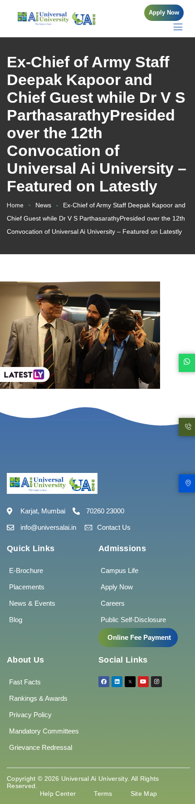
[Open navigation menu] (173, 26)
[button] (164, 13)
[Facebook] (103, 681)
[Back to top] (174, 770)
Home (15, 205)
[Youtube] (143, 681)
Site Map (144, 793)
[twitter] (130, 681)
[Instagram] (156, 681)
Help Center (58, 793)
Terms (103, 793)
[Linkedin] (117, 681)
